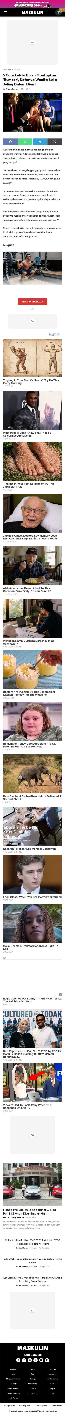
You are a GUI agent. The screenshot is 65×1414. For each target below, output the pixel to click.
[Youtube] (41, 1360)
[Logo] (32, 12)
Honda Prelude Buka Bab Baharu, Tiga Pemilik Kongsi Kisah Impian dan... (29, 1211)
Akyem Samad (12, 89)
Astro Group (53, 1411)
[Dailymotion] (47, 1360)
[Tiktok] (35, 1360)
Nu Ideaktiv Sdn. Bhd (30, 1411)
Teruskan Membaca (32, 302)
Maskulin (7, 69)
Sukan (17, 69)
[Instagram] (24, 1360)
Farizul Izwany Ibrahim (13, 1217)
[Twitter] (30, 1360)
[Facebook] (18, 1360)
